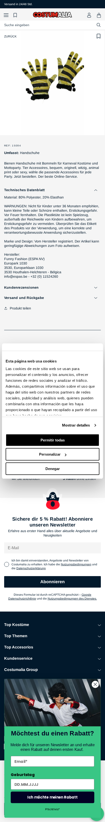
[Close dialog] (95, 684)
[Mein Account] (89, 15)
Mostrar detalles (76, 425)
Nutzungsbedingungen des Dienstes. (72, 598)
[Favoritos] (16, 15)
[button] (6, 15)
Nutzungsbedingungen (76, 564)
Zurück (10, 36)
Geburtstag (23, 775)
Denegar (52, 469)
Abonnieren (52, 581)
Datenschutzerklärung (31, 568)
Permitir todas (53, 440)
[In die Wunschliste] (99, 36)
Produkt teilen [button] (20, 308)
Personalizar (50, 454)
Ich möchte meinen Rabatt (52, 797)
